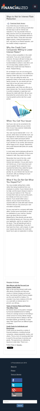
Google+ (19, 345)
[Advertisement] (20, 253)
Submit (20, 406)
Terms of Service (16, 374)
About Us (14, 367)
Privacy (13, 370)
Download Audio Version (17, 23)
